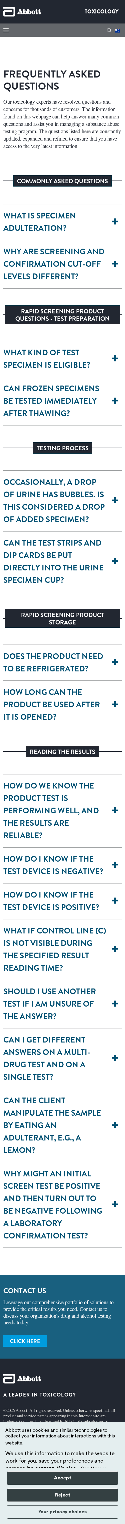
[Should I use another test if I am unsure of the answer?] (116, 1004)
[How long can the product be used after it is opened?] (116, 705)
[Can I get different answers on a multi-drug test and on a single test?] (116, 1058)
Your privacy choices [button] (62, 1512)
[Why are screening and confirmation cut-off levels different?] (116, 264)
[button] (109, 30)
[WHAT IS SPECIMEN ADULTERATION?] (116, 222)
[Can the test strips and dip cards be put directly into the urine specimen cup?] (116, 561)
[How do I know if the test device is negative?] (116, 865)
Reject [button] (62, 1495)
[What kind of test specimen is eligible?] (116, 359)
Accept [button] (62, 1478)
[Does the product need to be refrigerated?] (116, 662)
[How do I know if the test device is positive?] (116, 901)
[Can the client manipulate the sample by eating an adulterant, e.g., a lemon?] (116, 1125)
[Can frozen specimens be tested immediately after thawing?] (116, 401)
